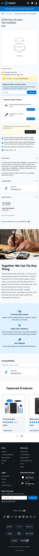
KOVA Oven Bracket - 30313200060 (25, 14)
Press (22, 464)
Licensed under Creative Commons (19, 547)
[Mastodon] (23, 517)
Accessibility (5, 476)
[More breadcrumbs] (3, 13)
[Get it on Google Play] (28, 483)
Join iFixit (30, 132)
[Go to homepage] (11, 3)
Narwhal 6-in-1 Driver (16, 114)
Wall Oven (9, 14)
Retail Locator (24, 457)
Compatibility (6, 181)
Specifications (6, 197)
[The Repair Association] (34, 517)
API (3, 464)
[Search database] (28, 3)
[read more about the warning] (28, 221)
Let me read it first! (9, 501)
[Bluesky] (27, 517)
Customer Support (7, 454)
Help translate (18, 511)
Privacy (4, 479)
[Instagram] (16, 517)
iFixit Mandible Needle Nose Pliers (20, 104)
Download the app (27, 473)
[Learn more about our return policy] (15, 150)
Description (6, 158)
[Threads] (31, 517)
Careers (4, 461)
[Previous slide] (17, 436)
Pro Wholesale (24, 454)
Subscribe (33, 498)
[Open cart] (32, 3)
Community (24, 451)
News (22, 467)
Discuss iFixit (6, 457)
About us (4, 451)
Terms (3, 482)
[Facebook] (8, 517)
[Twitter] (12, 517)
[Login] (36, 3)
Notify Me (32, 92)
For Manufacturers (26, 461)
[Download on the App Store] (28, 477)
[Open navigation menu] (2, 3)
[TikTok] (4, 517)
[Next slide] (21, 436)
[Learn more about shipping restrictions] (16, 72)
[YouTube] (20, 517)
